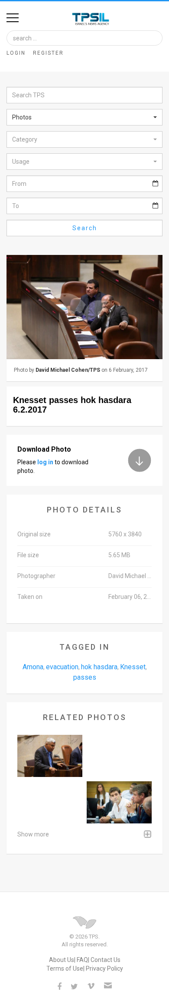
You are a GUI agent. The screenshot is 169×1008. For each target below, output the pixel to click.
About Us (61, 959)
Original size (34, 534)
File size (28, 555)
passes (84, 677)
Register (48, 53)
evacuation (62, 667)
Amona (33, 667)
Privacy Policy (104, 968)
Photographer (36, 575)
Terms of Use (64, 968)
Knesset (133, 667)
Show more (33, 834)
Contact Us (105, 959)
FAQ (82, 959)
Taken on (29, 596)
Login (16, 53)
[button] (84, 117)
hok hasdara (99, 667)
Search (84, 228)
